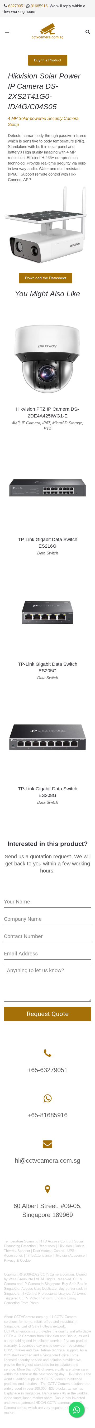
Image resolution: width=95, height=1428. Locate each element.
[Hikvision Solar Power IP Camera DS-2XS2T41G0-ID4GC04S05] (45, 223)
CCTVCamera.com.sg (31, 1317)
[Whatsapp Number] (47, 1098)
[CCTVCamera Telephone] (47, 1053)
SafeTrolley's (42, 1326)
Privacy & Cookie (17, 1260)
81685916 (39, 6)
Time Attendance (39, 1255)
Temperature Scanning (21, 1241)
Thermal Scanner (17, 1251)
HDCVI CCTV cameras (53, 1403)
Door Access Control (48, 1251)
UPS (70, 1251)
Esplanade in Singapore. (22, 1393)
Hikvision (65, 1246)
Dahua (79, 1246)
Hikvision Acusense (70, 1255)
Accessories (13, 1255)
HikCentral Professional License (45, 1293)
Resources (47, 1246)
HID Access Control (56, 1241)
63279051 (16, 6)
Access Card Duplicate (38, 1289)
